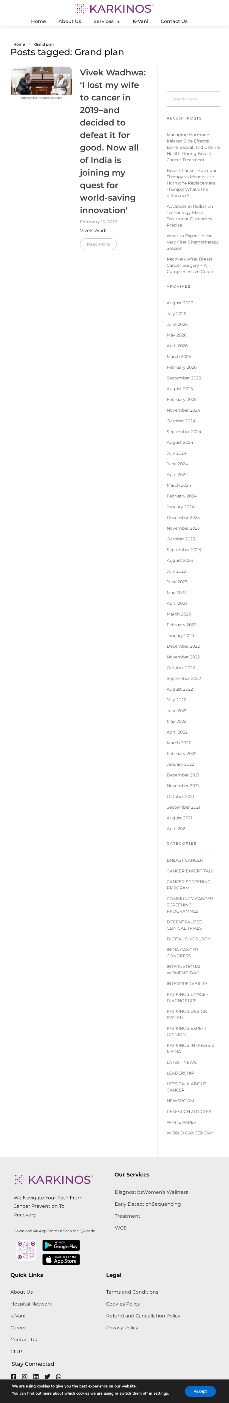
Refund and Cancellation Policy (143, 1316)
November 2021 (183, 785)
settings (161, 1393)
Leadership (180, 1073)
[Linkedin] (36, 1377)
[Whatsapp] (59, 1377)
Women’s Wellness (165, 1192)
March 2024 (179, 485)
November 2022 (183, 657)
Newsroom (180, 1100)
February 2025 (181, 399)
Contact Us (23, 1339)
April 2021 (177, 828)
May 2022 (176, 721)
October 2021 (180, 796)
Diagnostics (129, 1192)
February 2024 (182, 496)
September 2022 (184, 678)
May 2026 (177, 335)
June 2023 (177, 582)
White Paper (181, 1122)
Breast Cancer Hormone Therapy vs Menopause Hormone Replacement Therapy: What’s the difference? (192, 183)
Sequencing (166, 1204)
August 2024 (180, 442)
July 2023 (176, 571)
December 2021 (183, 775)
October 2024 (181, 421)
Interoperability (187, 983)
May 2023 (176, 592)
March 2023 (179, 614)
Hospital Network (31, 1304)
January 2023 (180, 635)
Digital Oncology (188, 939)
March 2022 (179, 742)
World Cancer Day (190, 1133)
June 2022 (177, 710)
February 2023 (181, 624)
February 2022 (181, 753)
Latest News (182, 1062)
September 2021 (183, 807)
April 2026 (177, 345)
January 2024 (180, 506)
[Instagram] (25, 1377)
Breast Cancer (185, 860)
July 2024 (176, 453)
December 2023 (183, 517)
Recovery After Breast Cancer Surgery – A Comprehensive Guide (190, 265)
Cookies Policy (123, 1304)
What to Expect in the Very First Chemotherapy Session (193, 242)
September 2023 (184, 549)
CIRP (16, 1351)
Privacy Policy (122, 1328)
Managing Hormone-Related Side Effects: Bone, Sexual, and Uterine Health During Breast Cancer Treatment (193, 147)
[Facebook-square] (13, 1377)
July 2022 (176, 700)
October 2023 (181, 539)
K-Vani (17, 1316)
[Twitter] (47, 1377)
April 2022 (177, 732)
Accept (200, 1391)
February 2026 (182, 367)
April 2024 (177, 474)
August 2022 (180, 689)
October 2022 (181, 667)
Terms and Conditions (132, 1292)
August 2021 (179, 818)
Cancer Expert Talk (190, 871)
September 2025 (184, 378)
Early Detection (133, 1204)
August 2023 (180, 560)
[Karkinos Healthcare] (114, 8)
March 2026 (179, 356)
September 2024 (184, 431)
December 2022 (183, 646)
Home (19, 44)
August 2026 (180, 303)
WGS (121, 1228)
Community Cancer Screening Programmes (190, 905)
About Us (21, 1292)
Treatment (127, 1216)
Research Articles (189, 1111)
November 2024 (183, 410)
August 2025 (180, 388)
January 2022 (180, 764)
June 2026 (177, 324)
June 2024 (177, 463)
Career (18, 1328)
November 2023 (183, 528)
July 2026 (176, 313)
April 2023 (177, 603)
